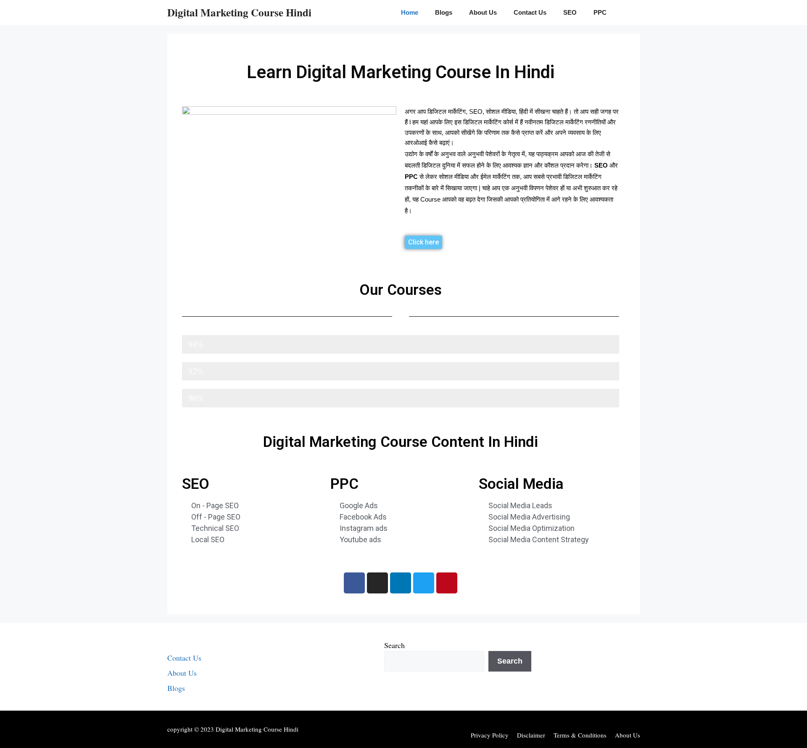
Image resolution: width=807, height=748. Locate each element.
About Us (483, 12)
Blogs (443, 12)
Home (409, 12)
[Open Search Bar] (627, 12)
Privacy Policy (490, 735)
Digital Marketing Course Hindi (239, 12)
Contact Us (530, 12)
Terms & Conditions (580, 735)
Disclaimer (531, 735)
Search (394, 645)
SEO (570, 12)
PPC (600, 12)
